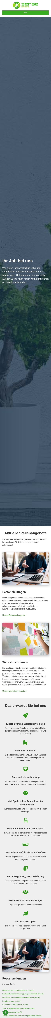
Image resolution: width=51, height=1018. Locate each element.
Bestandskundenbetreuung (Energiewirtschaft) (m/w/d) (22, 994)
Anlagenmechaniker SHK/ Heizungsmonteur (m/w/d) (22, 1016)
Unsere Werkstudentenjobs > (14, 691)
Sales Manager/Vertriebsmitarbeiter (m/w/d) (18, 1008)
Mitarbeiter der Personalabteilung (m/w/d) (18, 990)
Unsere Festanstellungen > (13, 615)
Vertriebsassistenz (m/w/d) (12, 1012)
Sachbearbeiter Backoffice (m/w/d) (15, 1005)
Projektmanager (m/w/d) (11, 1001)
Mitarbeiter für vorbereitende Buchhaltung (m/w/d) (21, 997)
